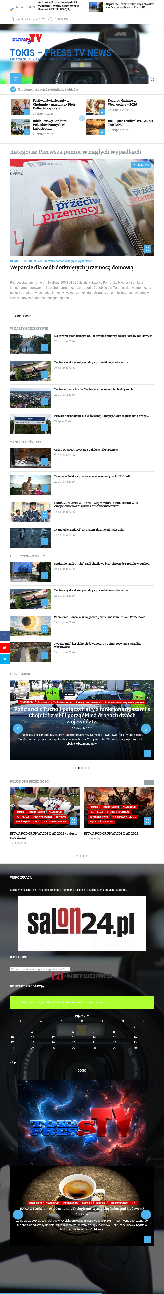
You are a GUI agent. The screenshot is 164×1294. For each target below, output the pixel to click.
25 (32, 1047)
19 (53, 1042)
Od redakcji (43, 702)
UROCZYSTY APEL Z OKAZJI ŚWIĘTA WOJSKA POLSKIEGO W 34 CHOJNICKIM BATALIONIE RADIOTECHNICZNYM (96, 504)
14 (94, 1037)
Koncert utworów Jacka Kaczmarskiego (113, 833)
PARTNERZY (35, 261)
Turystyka (21, 821)
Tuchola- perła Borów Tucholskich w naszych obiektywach (93, 389)
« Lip (13, 1062)
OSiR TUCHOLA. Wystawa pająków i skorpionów (86, 449)
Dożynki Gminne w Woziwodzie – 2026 (122, 102)
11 (32, 1037)
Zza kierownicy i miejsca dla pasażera (124, 702)
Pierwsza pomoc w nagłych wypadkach (67, 261)
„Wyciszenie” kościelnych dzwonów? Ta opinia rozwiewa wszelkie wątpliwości (97, 645)
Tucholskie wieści (62, 702)
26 (53, 1047)
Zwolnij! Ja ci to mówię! (88, 702)
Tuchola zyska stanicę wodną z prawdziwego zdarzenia (91, 362)
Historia (20, 812)
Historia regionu (36, 812)
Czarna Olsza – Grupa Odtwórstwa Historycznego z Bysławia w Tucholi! (37, 835)
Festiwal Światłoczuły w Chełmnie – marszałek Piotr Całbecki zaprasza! (54, 104)
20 (73, 1042)
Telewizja (38, 816)
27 (73, 1047)
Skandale (87, 1202)
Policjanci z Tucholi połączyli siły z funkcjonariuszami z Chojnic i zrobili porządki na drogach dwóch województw (82, 715)
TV (31, 821)
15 (114, 1037)
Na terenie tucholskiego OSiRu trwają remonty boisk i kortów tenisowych (113, 5)
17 (12, 1042)
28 (94, 1047)
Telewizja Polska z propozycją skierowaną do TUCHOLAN (92, 476)
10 (12, 1037)
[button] (18, 729)
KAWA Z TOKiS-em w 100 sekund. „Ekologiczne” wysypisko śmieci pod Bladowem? (82, 1209)
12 (53, 1037)
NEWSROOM (18, 261)
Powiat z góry (70, 1202)
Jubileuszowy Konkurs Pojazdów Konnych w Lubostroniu (50, 124)
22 (114, 1042)
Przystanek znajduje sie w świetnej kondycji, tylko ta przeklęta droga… (101, 416)
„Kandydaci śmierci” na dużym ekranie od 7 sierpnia (89, 529)
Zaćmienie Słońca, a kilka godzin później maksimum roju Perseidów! (99, 617)
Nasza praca (55, 812)
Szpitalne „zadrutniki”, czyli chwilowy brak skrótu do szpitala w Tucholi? (102, 563)
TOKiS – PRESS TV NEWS (60, 52)
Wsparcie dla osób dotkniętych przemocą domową (71, 267)
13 (73, 1037)
